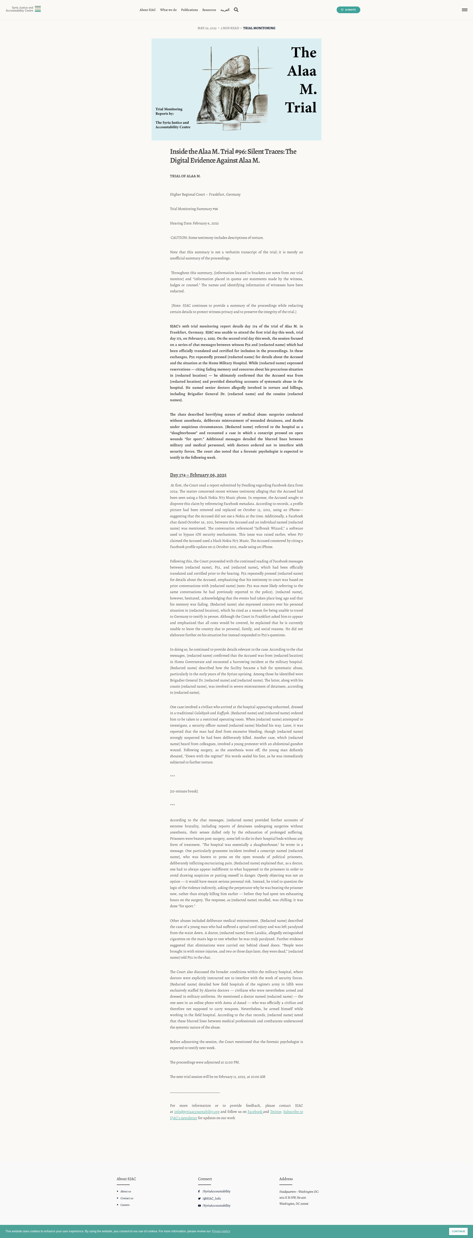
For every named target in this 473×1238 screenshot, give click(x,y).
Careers (125, 1205)
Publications (189, 10)
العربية (224, 10)
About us (125, 1191)
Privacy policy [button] (221, 1231)
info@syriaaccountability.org (197, 1111)
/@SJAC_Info (211, 1198)
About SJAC (148, 10)
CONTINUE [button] (458, 1231)
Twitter (275, 1111)
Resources (209, 10)
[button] (464, 10)
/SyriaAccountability (216, 1191)
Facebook (255, 1111)
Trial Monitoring (259, 28)
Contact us (126, 1198)
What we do (168, 10)
